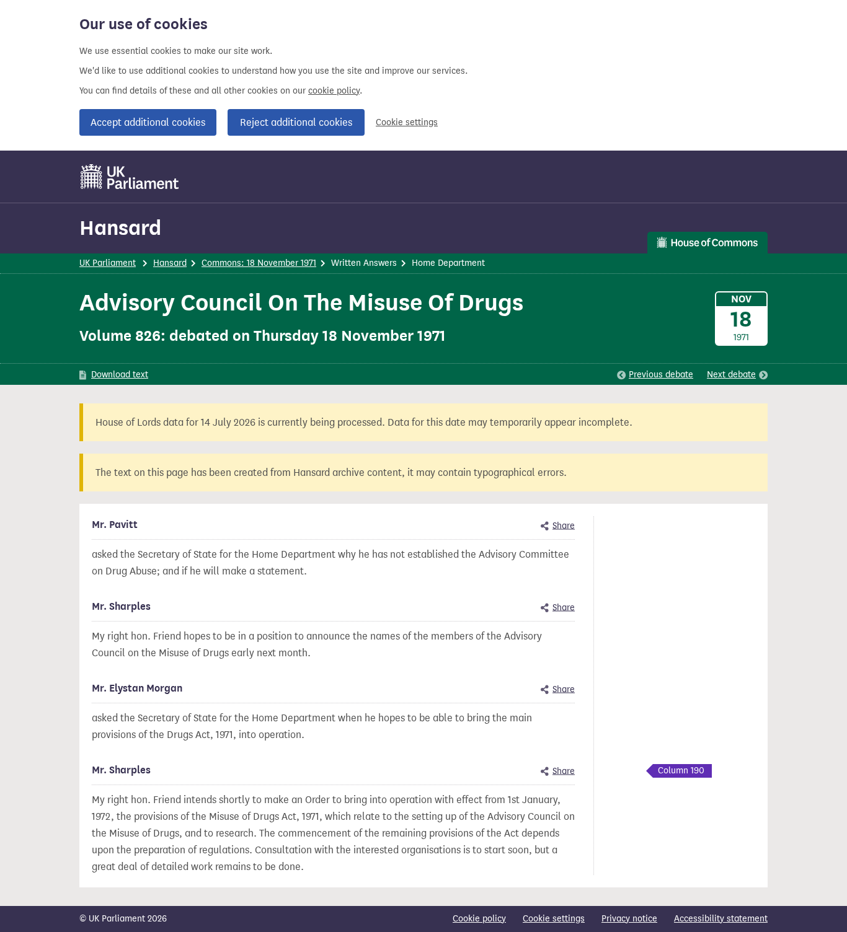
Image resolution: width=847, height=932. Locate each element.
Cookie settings (407, 122)
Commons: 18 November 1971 (259, 263)
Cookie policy (479, 918)
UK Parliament (107, 263)
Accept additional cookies (148, 122)
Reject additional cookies (296, 122)
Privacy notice (629, 918)
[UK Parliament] (129, 176)
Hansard (120, 227)
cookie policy (334, 91)
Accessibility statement (721, 918)
